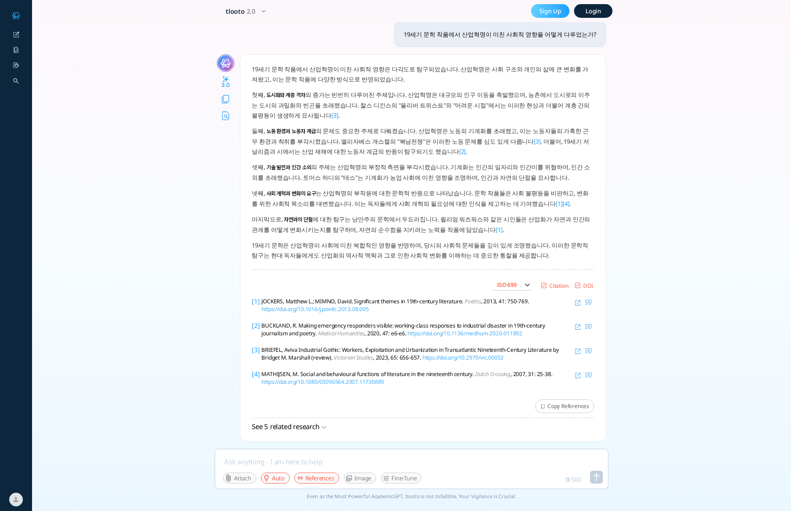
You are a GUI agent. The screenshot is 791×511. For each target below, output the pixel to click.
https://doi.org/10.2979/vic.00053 (463, 357)
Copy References (568, 406)
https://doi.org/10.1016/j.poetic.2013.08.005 (314, 309)
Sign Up (550, 11)
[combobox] (247, 11)
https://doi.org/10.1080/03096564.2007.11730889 (322, 382)
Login (593, 11)
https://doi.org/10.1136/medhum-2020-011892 (464, 333)
